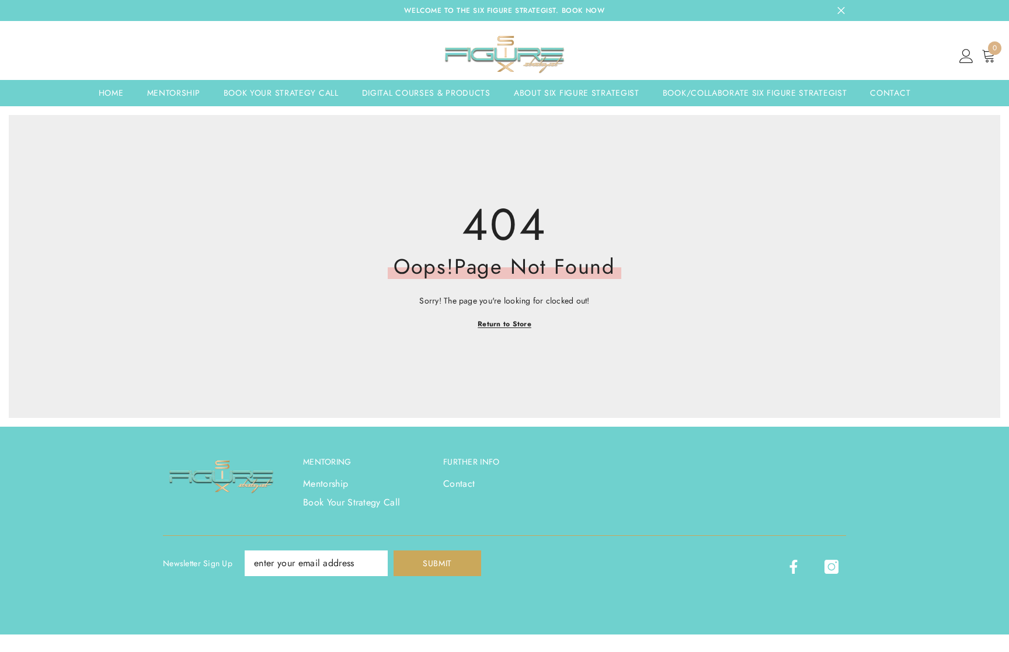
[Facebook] (793, 566)
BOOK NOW (583, 10)
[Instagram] (831, 566)
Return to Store (504, 324)
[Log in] (966, 57)
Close (841, 11)
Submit (437, 563)
